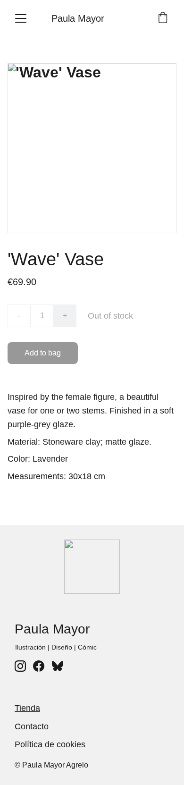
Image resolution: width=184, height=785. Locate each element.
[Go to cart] (163, 18)
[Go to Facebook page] (38, 666)
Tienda (27, 708)
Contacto (32, 726)
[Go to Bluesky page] (57, 666)
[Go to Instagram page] (20, 666)
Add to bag (43, 353)
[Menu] (20, 18)
